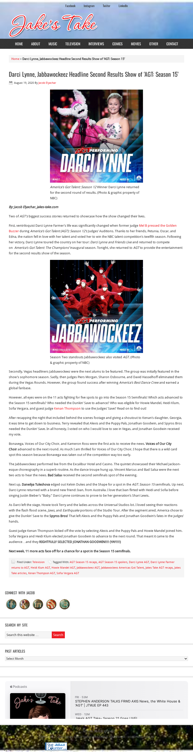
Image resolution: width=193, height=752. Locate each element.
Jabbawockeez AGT (88, 567)
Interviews (96, 43)
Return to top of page (99, 731)
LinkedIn (123, 6)
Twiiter (106, 6)
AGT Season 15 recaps (83, 562)
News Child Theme (79, 737)
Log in (149, 737)
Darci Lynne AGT (139, 562)
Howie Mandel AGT (63, 567)
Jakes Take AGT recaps (159, 567)
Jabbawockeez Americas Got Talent (122, 567)
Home (19, 43)
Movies (136, 43)
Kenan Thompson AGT (41, 573)
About (35, 43)
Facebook (70, 6)
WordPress (135, 737)
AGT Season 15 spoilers (113, 562)
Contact (172, 43)
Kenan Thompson (67, 408)
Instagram (89, 6)
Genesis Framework (111, 737)
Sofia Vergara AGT (68, 573)
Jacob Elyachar (47, 83)
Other (153, 43)
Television (72, 43)
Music (53, 43)
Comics (117, 43)
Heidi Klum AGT (40, 567)
